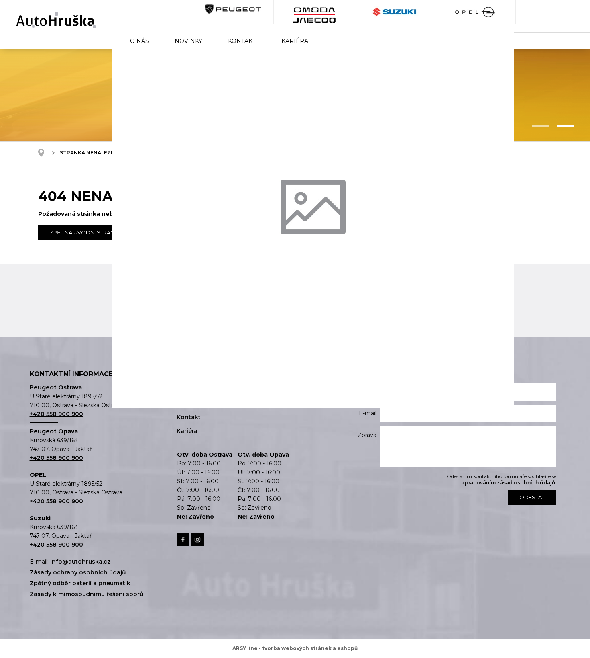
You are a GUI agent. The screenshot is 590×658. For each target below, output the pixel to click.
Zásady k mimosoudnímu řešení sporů (87, 594)
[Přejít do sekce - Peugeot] (233, 12)
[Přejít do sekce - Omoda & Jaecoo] (314, 12)
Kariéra (294, 41)
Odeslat (532, 497)
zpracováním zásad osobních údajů (508, 483)
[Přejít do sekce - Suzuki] (394, 12)
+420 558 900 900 (56, 414)
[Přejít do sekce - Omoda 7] (152, 12)
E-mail (367, 413)
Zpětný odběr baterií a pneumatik (80, 583)
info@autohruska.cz (80, 561)
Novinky (188, 41)
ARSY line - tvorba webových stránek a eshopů (295, 648)
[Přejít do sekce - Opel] (475, 12)
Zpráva (367, 435)
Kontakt (242, 41)
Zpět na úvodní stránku (86, 232)
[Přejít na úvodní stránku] (56, 20)
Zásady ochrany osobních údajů (78, 572)
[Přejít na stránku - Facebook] (183, 539)
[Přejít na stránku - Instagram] (197, 539)
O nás (139, 41)
